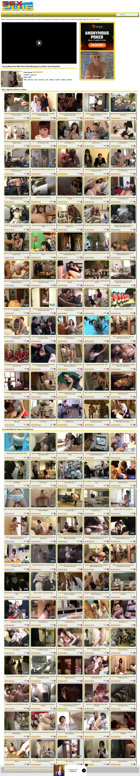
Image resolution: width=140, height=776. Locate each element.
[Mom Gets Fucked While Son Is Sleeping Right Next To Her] (97, 656)
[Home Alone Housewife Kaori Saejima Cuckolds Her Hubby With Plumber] (43, 740)
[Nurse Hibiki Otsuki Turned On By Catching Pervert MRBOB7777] (43, 489)
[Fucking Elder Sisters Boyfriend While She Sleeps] (17, 740)
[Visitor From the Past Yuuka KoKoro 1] (70, 149)
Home (5, 14)
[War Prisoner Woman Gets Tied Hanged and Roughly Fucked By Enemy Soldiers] (97, 400)
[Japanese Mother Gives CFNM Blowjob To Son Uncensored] (43, 433)
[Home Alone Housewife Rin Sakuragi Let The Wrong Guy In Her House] (123, 372)
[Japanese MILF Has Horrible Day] (123, 489)
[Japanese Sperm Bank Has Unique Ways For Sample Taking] (17, 121)
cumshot (69, 79)
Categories (15, 14)
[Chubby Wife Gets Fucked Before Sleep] (17, 684)
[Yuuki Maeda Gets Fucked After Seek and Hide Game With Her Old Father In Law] (70, 344)
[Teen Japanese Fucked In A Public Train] (43, 149)
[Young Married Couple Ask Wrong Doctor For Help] (97, 461)
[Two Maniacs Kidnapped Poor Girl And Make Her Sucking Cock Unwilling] (70, 121)
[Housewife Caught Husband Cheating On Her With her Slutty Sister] (43, 628)
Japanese (33, 75)
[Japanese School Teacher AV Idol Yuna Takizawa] (123, 572)
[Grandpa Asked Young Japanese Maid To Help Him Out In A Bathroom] (97, 177)
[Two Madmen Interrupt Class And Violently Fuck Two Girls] (17, 344)
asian (36, 79)
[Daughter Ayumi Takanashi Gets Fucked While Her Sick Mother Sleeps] (70, 517)
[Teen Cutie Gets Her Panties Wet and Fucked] (17, 489)
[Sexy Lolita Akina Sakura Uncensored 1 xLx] (97, 600)
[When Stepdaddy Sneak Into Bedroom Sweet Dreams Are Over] (70, 656)
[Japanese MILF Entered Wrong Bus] (43, 572)
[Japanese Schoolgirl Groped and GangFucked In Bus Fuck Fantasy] (123, 205)
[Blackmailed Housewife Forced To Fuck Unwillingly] (17, 461)
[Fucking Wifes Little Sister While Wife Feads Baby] (70, 433)
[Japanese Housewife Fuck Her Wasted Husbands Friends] (43, 261)
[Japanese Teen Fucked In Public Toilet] (97, 344)
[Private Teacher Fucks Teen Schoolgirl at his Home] (43, 233)
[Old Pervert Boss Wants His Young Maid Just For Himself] (43, 400)
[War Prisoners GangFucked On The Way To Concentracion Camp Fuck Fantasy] (43, 656)
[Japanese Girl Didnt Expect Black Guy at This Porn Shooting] (43, 461)
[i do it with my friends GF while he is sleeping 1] (123, 712)
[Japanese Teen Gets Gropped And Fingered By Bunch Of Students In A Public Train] (17, 600)
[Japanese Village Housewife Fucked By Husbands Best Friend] (70, 233)
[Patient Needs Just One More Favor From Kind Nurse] (43, 517)
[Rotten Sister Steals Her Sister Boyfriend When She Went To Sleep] (17, 149)
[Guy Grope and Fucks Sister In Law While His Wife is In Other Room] (70, 205)
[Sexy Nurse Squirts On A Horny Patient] (43, 545)
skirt (46, 79)
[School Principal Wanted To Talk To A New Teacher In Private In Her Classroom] (97, 489)
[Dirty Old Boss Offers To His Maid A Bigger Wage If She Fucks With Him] (97, 121)
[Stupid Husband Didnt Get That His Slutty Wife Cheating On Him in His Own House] (97, 572)
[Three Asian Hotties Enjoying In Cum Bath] (43, 712)
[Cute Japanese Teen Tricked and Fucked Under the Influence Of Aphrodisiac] (70, 572)
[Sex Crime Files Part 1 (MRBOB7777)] (17, 656)
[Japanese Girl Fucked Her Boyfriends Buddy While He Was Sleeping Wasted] (123, 461)
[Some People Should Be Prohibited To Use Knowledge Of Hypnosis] (70, 628)
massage (41, 79)
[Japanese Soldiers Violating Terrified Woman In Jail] (97, 261)
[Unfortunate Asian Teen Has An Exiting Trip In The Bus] (17, 628)
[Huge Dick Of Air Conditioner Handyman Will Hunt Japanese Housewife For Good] (70, 712)
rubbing (63, 79)
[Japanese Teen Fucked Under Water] (17, 433)
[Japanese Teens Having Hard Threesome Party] (43, 205)
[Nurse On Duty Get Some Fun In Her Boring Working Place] (17, 712)
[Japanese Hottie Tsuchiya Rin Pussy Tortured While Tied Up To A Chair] (17, 233)
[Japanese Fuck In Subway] (43, 177)
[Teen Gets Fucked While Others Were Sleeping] (97, 684)
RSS (38, 14)
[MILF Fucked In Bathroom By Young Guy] (97, 372)
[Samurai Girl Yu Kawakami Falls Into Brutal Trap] (17, 572)
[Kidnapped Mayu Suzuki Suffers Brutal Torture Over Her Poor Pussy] (43, 344)
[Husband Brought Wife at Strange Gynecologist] (97, 628)
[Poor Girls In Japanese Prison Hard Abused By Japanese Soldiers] (123, 684)
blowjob (51, 79)
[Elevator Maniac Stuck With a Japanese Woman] (43, 684)
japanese (30, 79)
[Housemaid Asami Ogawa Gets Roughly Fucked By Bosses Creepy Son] (97, 517)
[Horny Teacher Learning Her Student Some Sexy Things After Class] (70, 461)
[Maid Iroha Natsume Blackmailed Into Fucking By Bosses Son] (17, 517)
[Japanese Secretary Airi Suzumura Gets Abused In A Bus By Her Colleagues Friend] (70, 545)
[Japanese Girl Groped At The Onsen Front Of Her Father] (123, 93)
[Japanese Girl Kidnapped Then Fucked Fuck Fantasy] (70, 177)
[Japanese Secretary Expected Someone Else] (97, 233)
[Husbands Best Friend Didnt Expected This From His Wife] (70, 489)
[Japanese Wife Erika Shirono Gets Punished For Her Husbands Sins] (70, 316)
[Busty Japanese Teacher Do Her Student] (123, 433)
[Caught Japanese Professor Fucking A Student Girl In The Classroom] (97, 93)
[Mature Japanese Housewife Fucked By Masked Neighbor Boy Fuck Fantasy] (97, 545)
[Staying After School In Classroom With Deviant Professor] (70, 372)
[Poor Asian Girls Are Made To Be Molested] (97, 316)
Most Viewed (28, 14)
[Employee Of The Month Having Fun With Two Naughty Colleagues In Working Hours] (17, 205)
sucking (57, 79)
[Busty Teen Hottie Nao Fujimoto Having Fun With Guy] (17, 400)
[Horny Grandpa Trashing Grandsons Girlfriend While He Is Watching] (123, 233)
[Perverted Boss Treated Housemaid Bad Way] (97, 712)
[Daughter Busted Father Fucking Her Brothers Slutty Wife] (43, 288)
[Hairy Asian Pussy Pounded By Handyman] (97, 288)
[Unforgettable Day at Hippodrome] (123, 288)
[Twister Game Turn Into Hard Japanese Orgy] (97, 205)
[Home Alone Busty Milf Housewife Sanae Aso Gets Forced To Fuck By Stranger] (70, 288)
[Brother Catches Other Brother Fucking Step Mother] (70, 261)
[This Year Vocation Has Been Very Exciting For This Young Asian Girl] (17, 93)
